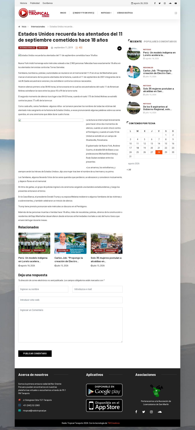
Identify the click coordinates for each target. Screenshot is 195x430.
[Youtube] (176, 3)
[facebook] (154, 3)
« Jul (129, 169)
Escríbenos (48, 3)
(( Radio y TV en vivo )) (83, 13)
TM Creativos (114, 423)
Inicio (63, 13)
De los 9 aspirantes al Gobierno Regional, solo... (157, 108)
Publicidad (35, 3)
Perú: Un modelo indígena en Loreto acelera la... (159, 54)
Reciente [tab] (136, 41)
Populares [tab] (151, 41)
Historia (23, 3)
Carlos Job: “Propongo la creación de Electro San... (157, 72)
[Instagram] (165, 3)
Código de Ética (125, 13)
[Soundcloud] (170, 3)
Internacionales (38, 26)
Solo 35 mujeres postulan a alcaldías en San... (158, 90)
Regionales (39, 250)
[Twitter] (160, 3)
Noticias (105, 13)
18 (137, 148)
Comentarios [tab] (168, 41)
